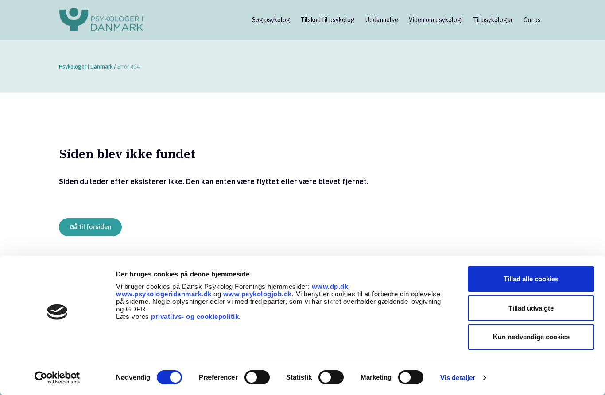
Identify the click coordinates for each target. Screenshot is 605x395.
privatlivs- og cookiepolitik (195, 316)
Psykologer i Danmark (85, 66)
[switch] (257, 377)
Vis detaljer (457, 377)
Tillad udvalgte (531, 308)
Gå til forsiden (90, 227)
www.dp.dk (330, 286)
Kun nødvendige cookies (531, 337)
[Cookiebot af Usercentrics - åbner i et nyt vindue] (57, 377)
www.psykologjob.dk (257, 294)
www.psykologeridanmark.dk (164, 294)
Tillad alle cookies (531, 279)
